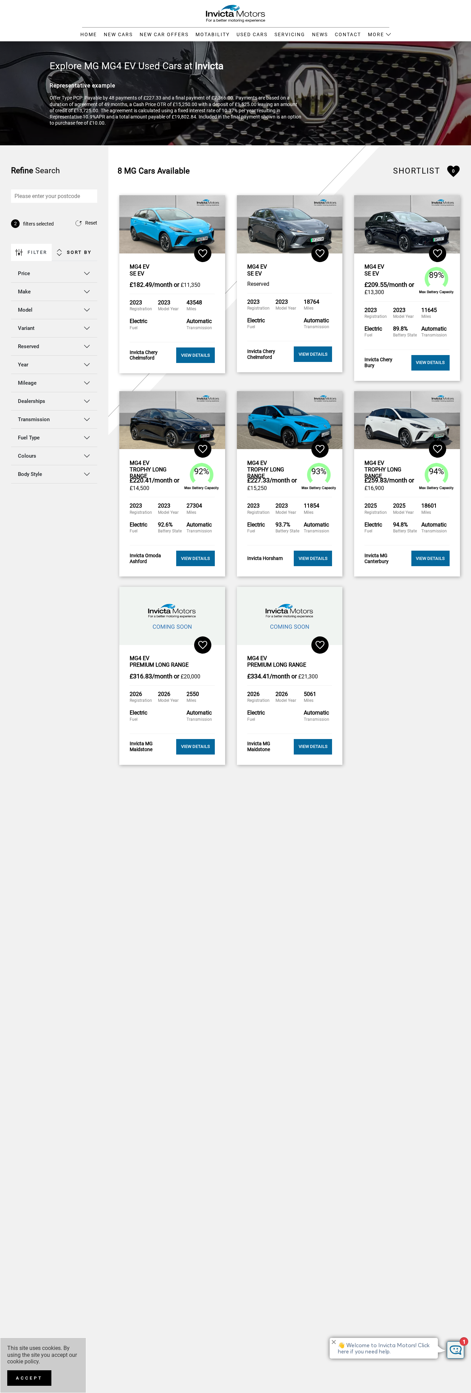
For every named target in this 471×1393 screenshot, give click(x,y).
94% (436, 471)
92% (201, 471)
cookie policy (23, 1361)
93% (319, 471)
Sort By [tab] (79, 252)
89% (436, 275)
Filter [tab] (37, 252)
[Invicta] (235, 13)
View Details (195, 355)
